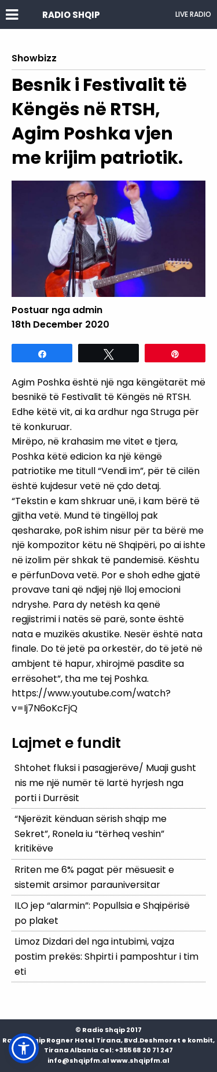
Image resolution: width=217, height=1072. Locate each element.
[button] (24, 1048)
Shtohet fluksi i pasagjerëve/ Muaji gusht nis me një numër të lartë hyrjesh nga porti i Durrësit (105, 782)
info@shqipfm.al (78, 1060)
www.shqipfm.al (140, 1060)
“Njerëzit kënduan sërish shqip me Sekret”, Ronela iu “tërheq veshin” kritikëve (90, 833)
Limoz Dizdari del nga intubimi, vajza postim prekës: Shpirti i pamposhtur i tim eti (106, 956)
